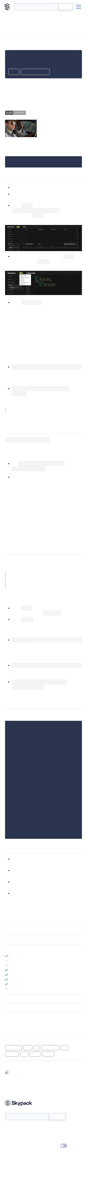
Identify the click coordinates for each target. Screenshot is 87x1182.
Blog (47, 1134)
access (35, 1054)
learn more (35, 949)
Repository (12, 1029)
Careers (10, 1140)
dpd (24, 1054)
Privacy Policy (14, 1146)
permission (13, 1048)
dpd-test (68, 715)
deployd (12, 1054)
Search (65, 6)
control (48, 1054)
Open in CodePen (35, 72)
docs (56, 482)
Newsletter (12, 1111)
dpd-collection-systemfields (32, 445)
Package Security (16, 1023)
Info (79, 960)
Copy (14, 72)
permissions (50, 1048)
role (64, 1048)
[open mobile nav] (78, 6)
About (9, 1134)
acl (36, 1048)
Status (48, 1127)
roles (28, 1048)
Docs (8, 1127)
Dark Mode (51, 1145)
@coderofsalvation (23, 1072)
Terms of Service (55, 1140)
